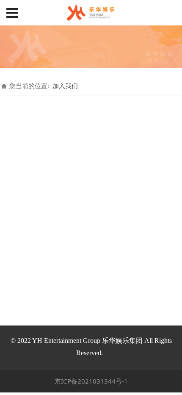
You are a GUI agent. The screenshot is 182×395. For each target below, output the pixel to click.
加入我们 (65, 85)
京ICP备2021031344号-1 (91, 381)
